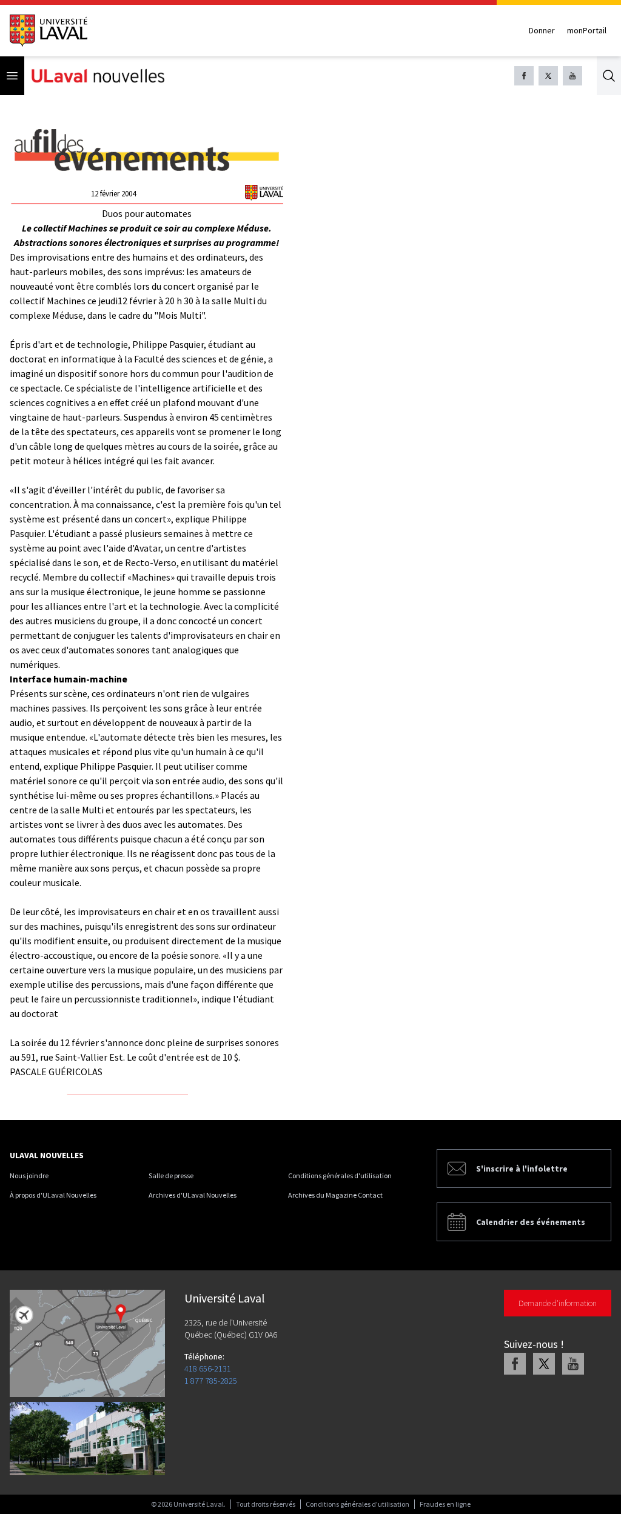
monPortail (586, 30)
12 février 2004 (113, 193)
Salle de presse (171, 1175)
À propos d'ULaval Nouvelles (53, 1194)
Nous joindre (29, 1175)
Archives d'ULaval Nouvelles (193, 1194)
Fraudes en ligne (445, 1504)
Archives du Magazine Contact (335, 1194)
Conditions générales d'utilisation (340, 1175)
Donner (542, 30)
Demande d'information (558, 1303)
